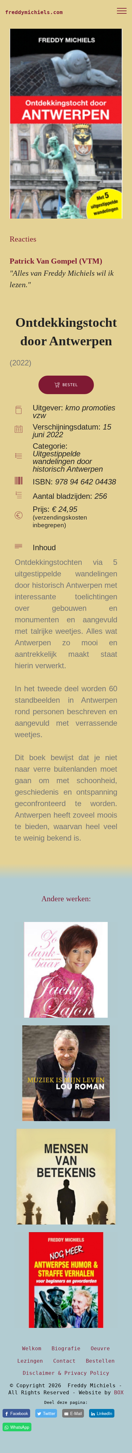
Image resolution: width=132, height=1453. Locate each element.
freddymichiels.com (34, 12)
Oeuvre (100, 1348)
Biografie (66, 1348)
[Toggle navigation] (122, 10)
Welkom (31, 1348)
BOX (119, 1392)
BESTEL (70, 385)
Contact (64, 1361)
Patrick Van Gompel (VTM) (56, 261)
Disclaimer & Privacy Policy (66, 1373)
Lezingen (30, 1361)
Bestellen (100, 1361)
